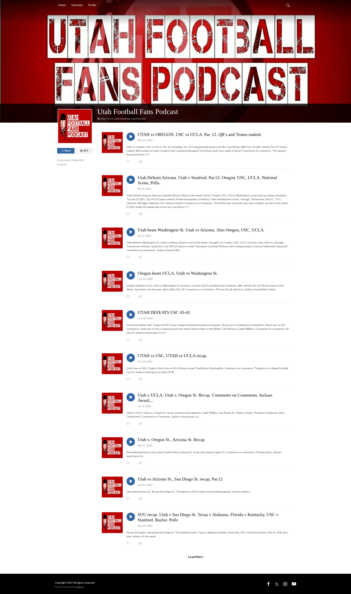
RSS (86, 150)
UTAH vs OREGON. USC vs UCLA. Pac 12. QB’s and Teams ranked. (200, 134)
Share (67, 150)
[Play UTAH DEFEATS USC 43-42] (131, 314)
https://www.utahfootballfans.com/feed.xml (123, 118)
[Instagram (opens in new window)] (285, 583)
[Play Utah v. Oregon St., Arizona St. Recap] (131, 442)
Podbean (79, 586)
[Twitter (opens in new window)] (277, 583)
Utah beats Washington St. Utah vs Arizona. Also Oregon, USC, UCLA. (201, 230)
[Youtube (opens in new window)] (294, 583)
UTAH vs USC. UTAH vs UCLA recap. (172, 355)
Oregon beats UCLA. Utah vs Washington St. (178, 273)
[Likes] (128, 162)
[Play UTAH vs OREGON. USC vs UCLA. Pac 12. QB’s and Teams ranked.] (131, 136)
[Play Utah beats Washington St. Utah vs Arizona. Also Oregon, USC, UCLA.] (131, 232)
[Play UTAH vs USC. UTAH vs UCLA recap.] (131, 358)
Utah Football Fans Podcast (137, 111)
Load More (195, 556)
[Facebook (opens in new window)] (268, 583)
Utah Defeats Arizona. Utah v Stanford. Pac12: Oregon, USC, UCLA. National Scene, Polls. (207, 180)
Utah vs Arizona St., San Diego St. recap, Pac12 (180, 479)
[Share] (140, 162)
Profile (92, 5)
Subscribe (77, 5)
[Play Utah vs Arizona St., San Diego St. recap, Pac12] (131, 481)
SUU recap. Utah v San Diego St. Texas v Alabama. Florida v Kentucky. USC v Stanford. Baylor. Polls (208, 517)
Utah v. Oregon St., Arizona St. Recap (171, 439)
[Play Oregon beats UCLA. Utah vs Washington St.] (131, 275)
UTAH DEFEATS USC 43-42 (164, 312)
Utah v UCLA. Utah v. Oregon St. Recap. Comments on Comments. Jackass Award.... (205, 398)
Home (62, 5)
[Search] (288, 5)
